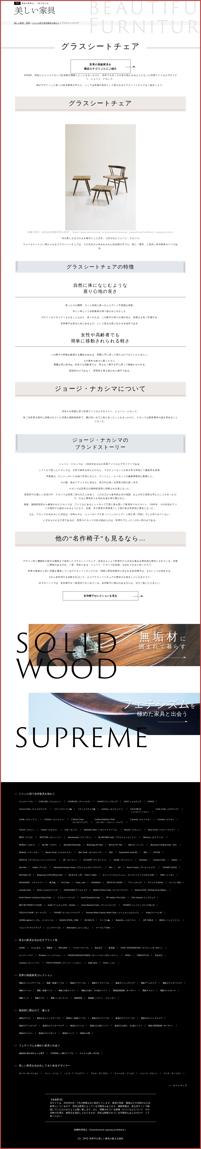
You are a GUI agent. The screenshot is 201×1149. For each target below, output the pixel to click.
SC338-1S (89, 920)
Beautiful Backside (72, 845)
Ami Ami (23, 867)
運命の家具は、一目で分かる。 (36, 3)
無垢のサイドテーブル (125, 1018)
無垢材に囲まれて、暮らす (34, 1010)
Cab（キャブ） (71, 830)
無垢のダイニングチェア (152, 1018)
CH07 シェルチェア (132, 801)
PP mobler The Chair (115, 898)
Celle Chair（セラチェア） (168, 809)
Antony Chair (159, 860)
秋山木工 (99, 948)
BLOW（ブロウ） (50, 845)
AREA (128, 955)
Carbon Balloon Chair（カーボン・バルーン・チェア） (109, 820)
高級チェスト (148, 990)
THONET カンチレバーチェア (67, 913)
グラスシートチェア (66, 898)
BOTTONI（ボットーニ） (51, 837)
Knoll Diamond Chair (90, 898)
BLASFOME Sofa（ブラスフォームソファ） (117, 837)
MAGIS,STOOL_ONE (69, 920)
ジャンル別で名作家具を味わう (37, 793)
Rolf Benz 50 (25, 875)
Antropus (143, 860)
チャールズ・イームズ (124, 1073)
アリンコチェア (135, 882)
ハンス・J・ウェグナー (74, 1073)
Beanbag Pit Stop (95, 845)
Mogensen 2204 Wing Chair (49, 875)
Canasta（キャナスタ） (141, 819)
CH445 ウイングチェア (107, 801)
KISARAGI (96, 882)
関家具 (50, 948)
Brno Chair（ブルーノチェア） (162, 830)
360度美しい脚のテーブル (62, 1053)
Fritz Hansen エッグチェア (143, 898)
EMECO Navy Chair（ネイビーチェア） (111, 890)
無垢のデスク (25, 1018)
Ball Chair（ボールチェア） (91, 852)
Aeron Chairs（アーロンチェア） (141, 867)
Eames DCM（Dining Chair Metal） (151, 890)
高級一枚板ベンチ (44, 990)
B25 (145, 852)
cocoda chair (25, 890)
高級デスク (40, 998)
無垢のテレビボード (47, 1033)
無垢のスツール (77, 1026)
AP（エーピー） (70, 860)
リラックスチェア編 (86, 809)
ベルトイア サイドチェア (30, 928)
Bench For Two (115, 845)
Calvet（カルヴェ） (50, 830)
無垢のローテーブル (100, 1018)
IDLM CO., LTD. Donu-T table (83, 875)
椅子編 (52, 882)
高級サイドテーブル (100, 983)
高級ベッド (24, 998)
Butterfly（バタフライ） (126, 920)
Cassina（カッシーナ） (29, 963)
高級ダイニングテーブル (30, 983)
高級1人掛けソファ (67, 990)
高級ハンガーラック (59, 998)
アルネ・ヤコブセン (100, 1073)
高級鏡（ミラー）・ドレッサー (101, 998)
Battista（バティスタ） (29, 852)
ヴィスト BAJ (175, 882)
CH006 (150, 801)
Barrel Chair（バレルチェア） (59, 852)
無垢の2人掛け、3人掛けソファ (128, 1026)
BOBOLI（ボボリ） (27, 845)
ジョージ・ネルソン (149, 1073)
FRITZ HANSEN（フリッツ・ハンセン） (64, 963)
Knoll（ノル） (109, 963)
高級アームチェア (149, 983)
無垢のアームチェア (28, 1026)
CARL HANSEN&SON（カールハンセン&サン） (142, 948)
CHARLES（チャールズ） (79, 801)
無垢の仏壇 (85, 1033)
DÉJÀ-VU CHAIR (114, 882)
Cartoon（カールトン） (54, 819)
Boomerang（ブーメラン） (80, 837)
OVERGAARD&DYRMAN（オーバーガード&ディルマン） (93, 955)
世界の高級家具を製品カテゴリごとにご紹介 (100, 66)
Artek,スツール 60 (154, 913)
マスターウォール (81, 948)
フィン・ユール (51, 1073)
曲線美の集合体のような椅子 (31, 1053)
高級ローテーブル (78, 983)
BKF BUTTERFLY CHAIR (30, 905)
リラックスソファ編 (63, 809)
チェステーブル (26, 801)
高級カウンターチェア (172, 983)
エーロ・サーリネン (172, 1073)
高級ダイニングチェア (125, 983)
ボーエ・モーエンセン (29, 1073)
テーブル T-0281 (103, 928)
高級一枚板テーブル (55, 983)
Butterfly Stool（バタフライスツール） (101, 830)
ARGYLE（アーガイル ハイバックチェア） (38, 860)
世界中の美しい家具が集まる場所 (106, 1138)
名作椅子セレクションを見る (100, 595)
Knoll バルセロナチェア (47, 890)
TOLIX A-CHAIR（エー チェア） (33, 913)
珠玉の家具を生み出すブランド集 (38, 940)
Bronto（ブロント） (133, 830)
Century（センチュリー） (112, 809)
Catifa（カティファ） (28, 819)
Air (119, 867)
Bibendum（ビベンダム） (78, 928)
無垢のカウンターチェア (53, 1026)
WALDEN (63, 948)
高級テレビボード (168, 990)
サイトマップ (180, 1085)
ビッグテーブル (54, 928)
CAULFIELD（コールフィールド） (140, 810)
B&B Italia (92, 963)
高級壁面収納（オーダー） (124, 990)
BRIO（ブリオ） (26, 837)
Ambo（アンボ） (40, 867)
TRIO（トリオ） (167, 875)
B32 (111, 852)
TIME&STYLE (143, 955)
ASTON (156, 852)
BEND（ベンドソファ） (170, 920)
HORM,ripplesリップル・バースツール (36, 920)
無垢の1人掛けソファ (99, 1026)
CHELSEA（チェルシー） (50, 801)
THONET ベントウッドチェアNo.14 (139, 905)
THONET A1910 (169, 867)
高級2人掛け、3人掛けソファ (94, 990)
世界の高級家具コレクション (35, 975)
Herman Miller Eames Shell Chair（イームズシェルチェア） (113, 913)
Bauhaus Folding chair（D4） (164, 845)
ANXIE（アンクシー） (123, 860)
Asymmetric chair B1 (128, 852)
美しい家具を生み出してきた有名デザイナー (44, 1065)
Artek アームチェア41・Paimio (61, 905)
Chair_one (80, 882)
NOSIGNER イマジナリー (31, 882)
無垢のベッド (68, 1033)
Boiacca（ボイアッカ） (153, 837)
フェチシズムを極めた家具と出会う (39, 1045)
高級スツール (25, 990)
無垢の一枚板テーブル (76, 1018)
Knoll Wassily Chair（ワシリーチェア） (99, 905)
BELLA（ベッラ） (136, 845)
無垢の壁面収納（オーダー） (161, 1026)
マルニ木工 (36, 948)
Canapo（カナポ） (166, 819)
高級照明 (78, 998)
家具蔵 (111, 948)
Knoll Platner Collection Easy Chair (35, 898)
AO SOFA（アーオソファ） (95, 860)
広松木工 (159, 955)
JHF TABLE (148, 920)
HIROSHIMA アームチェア (75, 890)
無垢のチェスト (26, 1033)
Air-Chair (65, 882)
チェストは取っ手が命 (89, 1053)
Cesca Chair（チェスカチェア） (33, 809)
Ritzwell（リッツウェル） (50, 955)
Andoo (174, 860)
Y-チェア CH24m (155, 882)
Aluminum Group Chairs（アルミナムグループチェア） (78, 867)
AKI (110, 867)
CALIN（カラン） (27, 830)
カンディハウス (26, 955)
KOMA (22, 948)
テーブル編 (105, 920)
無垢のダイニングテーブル (48, 1018)
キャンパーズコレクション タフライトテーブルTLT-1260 (128, 875)
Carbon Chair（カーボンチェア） (80, 820)
